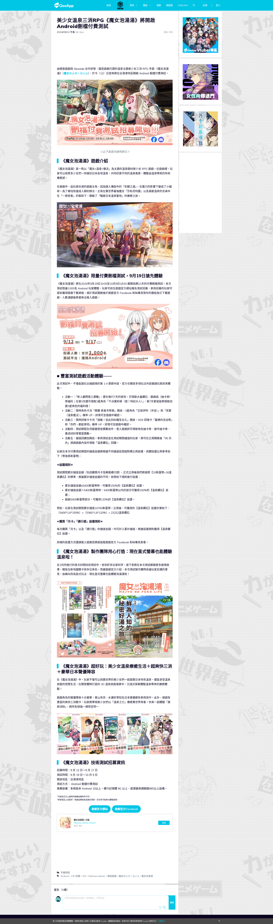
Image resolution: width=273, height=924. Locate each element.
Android (65, 876)
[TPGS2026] (120, 5)
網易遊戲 (111, 876)
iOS (84, 876)
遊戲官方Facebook (126, 809)
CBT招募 (75, 876)
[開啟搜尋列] (194, 5)
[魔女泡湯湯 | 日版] (114, 822)
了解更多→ (162, 921)
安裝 (164, 823)
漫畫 (158, 5)
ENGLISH (183, 5)
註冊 (205, 5)
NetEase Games (96, 876)
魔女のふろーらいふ (76, 73)
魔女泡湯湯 (147, 876)
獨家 (145, 5)
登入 (218, 5)
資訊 (132, 5)
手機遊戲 (65, 872)
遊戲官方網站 (100, 809)
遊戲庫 (169, 5)
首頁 (108, 5)
